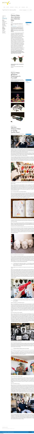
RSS (22, 10)
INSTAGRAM (23, 7)
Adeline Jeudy (28, 24)
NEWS (4, 7)
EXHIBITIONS (11, 7)
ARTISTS (7, 7)
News (27, 81)
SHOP (19, 7)
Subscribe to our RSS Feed (31, 432)
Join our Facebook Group (20, 10)
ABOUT (27, 7)
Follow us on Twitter (19, 10)
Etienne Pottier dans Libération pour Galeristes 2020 (15, 17)
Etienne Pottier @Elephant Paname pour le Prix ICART (15, 75)
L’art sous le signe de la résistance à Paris (17, 24)
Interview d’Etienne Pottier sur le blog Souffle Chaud (16, 129)
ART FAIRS (16, 7)
